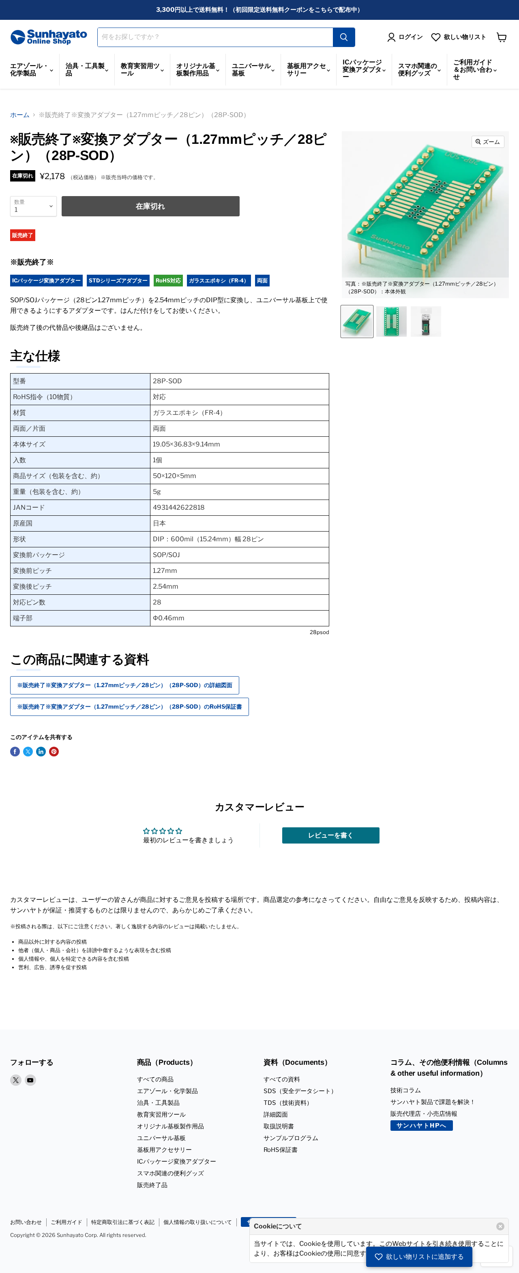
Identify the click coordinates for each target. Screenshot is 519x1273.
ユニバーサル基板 (251, 69)
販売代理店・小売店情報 (423, 1113)
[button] (419, 1257)
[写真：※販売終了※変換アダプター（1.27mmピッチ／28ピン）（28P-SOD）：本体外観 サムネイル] (357, 321)
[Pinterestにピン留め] (54, 751)
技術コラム (405, 1090)
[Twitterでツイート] (28, 751)
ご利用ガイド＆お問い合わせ (472, 69)
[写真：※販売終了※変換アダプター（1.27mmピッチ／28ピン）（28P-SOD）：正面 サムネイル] (391, 321)
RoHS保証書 (281, 1149)
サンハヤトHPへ (422, 1125)
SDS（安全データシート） (300, 1091)
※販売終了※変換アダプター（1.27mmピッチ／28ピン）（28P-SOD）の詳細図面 (124, 684)
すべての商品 (155, 1079)
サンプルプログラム (291, 1138)
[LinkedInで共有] (41, 751)
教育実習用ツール (140, 69)
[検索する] (344, 37)
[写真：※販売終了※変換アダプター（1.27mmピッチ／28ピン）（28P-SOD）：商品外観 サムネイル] (426, 321)
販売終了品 (152, 1185)
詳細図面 (276, 1114)
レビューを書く (331, 835)
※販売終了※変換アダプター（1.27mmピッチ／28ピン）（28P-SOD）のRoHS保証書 (129, 706)
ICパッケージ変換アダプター (362, 69)
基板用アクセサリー (306, 69)
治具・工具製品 (85, 69)
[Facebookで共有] (15, 751)
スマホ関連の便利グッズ (417, 69)
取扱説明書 (279, 1126)
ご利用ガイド (66, 1222)
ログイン (411, 37)
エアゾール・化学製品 (29, 69)
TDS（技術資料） (288, 1102)
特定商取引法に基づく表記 (122, 1222)
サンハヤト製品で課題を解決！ (433, 1102)
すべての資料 (282, 1079)
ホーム (20, 115)
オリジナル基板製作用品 (195, 69)
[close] (500, 1226)
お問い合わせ (26, 1222)
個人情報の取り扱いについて (197, 1222)
